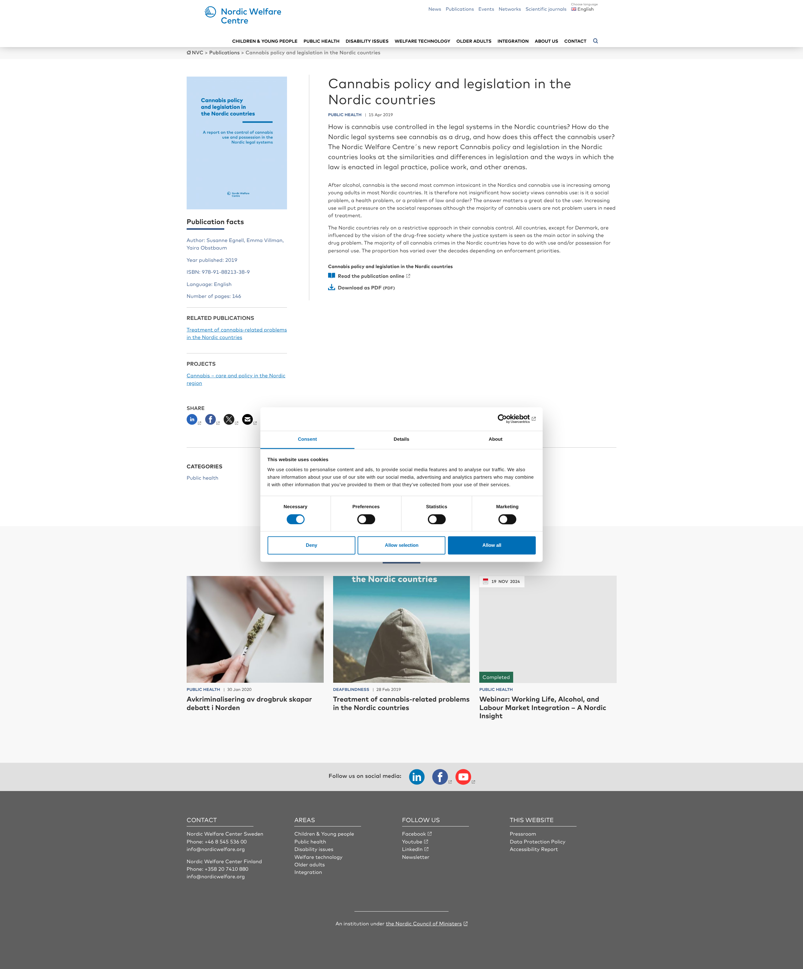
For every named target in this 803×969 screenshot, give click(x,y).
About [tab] (496, 439)
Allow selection (401, 545)
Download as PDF (360, 287)
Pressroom (523, 833)
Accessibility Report (534, 848)
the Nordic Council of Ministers (424, 923)
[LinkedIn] (195, 421)
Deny (311, 545)
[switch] (366, 519)
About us (546, 41)
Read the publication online (371, 275)
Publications (460, 8)
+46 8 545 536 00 (226, 841)
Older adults (474, 41)
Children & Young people (324, 833)
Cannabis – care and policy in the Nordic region (236, 379)
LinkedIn (412, 848)
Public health (322, 41)
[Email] (250, 421)
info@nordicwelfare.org (216, 848)
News (434, 8)
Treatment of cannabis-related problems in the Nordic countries (237, 333)
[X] (231, 421)
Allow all (491, 545)
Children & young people (264, 41)
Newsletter (415, 856)
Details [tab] (401, 439)
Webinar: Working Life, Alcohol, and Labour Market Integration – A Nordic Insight (542, 707)
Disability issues (367, 41)
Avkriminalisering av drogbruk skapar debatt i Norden (249, 703)
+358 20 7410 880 (226, 868)
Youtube (412, 841)
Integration (513, 41)
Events (486, 8)
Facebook (414, 833)
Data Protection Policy (537, 841)
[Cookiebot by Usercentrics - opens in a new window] (508, 418)
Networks (510, 8)
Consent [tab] (307, 439)
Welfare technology (422, 41)
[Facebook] (213, 421)
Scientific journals (545, 8)
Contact (575, 41)
